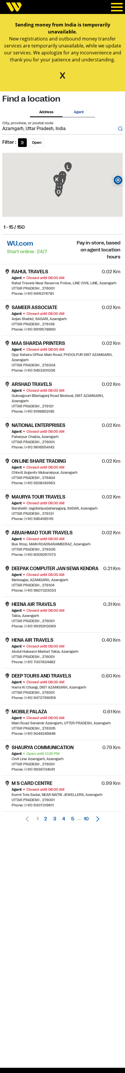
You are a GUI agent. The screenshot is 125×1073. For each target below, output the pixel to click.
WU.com (20, 243)
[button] (96, 819)
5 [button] (72, 819)
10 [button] (86, 819)
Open (36, 143)
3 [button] (54, 819)
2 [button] (45, 819)
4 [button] (63, 819)
